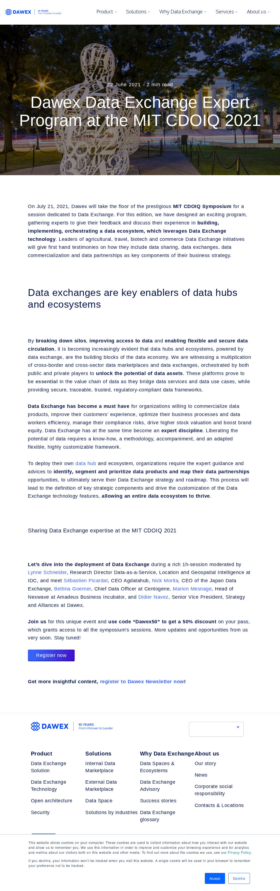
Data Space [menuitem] (98, 800)
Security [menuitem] (40, 812)
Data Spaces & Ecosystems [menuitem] (157, 767)
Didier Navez (153, 597)
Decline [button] (239, 878)
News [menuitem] (201, 775)
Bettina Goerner (72, 589)
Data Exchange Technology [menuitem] (48, 785)
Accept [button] (214, 878)
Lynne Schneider (47, 572)
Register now (51, 655)
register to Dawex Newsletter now (142, 681)
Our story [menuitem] (205, 763)
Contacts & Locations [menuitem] (219, 805)
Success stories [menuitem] (158, 800)
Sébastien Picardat (86, 580)
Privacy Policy (239, 852)
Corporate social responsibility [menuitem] (214, 790)
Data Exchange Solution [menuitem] (48, 767)
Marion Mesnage (192, 589)
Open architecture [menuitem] (51, 800)
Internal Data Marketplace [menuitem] (100, 767)
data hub (85, 463)
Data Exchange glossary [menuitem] (158, 816)
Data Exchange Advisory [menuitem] (158, 785)
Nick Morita (165, 580)
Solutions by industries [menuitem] (111, 812)
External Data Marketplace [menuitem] (101, 785)
